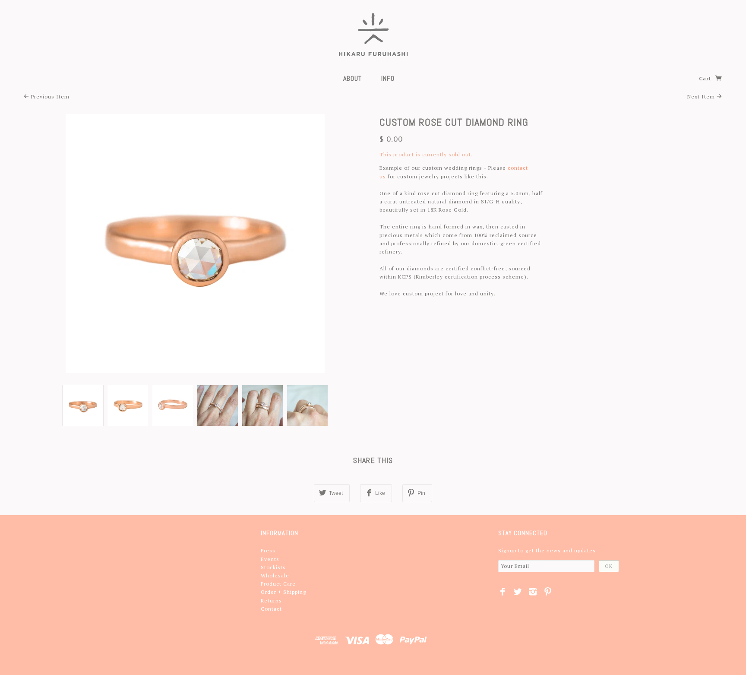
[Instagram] (532, 591)
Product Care (278, 583)
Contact (271, 608)
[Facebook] (502, 591)
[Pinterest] (548, 591)
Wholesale (275, 575)
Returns (271, 600)
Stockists (273, 567)
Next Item (702, 96)
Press (268, 550)
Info (388, 78)
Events (270, 559)
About (352, 78)
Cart (706, 78)
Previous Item (49, 96)
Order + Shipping (283, 592)
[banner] (373, 34)
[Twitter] (517, 591)
